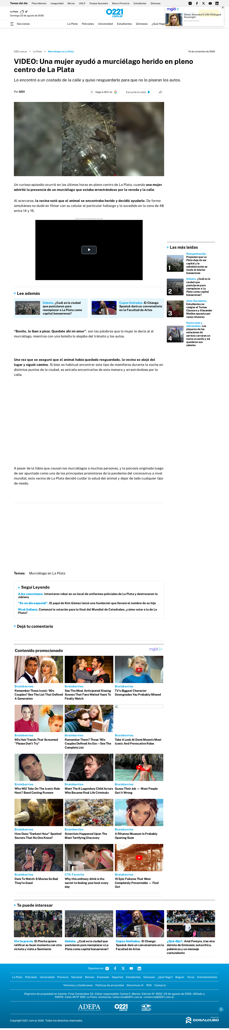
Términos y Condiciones (78, 985)
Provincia (63, 977)
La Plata (72, 23)
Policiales (88, 23)
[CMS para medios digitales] (202, 1020)
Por (19, 91)
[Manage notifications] (221, 1009)
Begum (179, 977)
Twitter (123, 968)
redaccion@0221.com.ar (127, 997)
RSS (149, 985)
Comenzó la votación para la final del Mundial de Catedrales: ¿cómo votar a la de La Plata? (87, 611)
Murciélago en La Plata (47, 573)
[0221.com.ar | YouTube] (210, 3)
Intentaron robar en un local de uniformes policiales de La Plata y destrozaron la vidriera (88, 595)
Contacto (160, 985)
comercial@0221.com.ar (159, 997)
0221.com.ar (20, 51)
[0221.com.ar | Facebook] (197, 3)
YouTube (131, 968)
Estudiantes (140, 3)
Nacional (76, 977)
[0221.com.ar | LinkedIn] (217, 3)
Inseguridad (57, 3)
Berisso (89, 977)
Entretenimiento (207, 977)
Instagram (107, 968)
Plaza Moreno (39, 3)
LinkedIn (139, 968)
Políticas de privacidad (109, 985)
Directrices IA (135, 985)
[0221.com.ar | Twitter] (204, 3)
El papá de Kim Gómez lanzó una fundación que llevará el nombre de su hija (87, 603)
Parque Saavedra (99, 3)
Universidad (105, 23)
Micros (71, 3)
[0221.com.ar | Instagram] (190, 3)
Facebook (115, 968)
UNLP (82, 3)
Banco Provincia (120, 3)
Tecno (190, 977)
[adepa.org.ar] (89, 1007)
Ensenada (103, 977)
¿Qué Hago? (159, 23)
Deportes (117, 977)
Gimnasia (155, 3)
